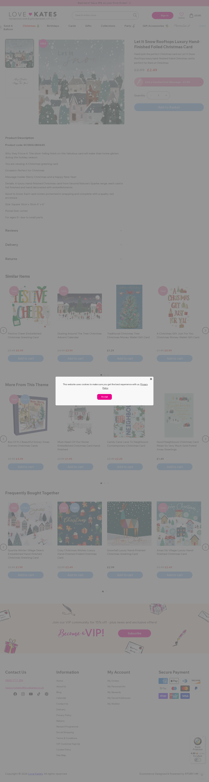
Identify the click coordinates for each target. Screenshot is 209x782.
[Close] (151, 379)
